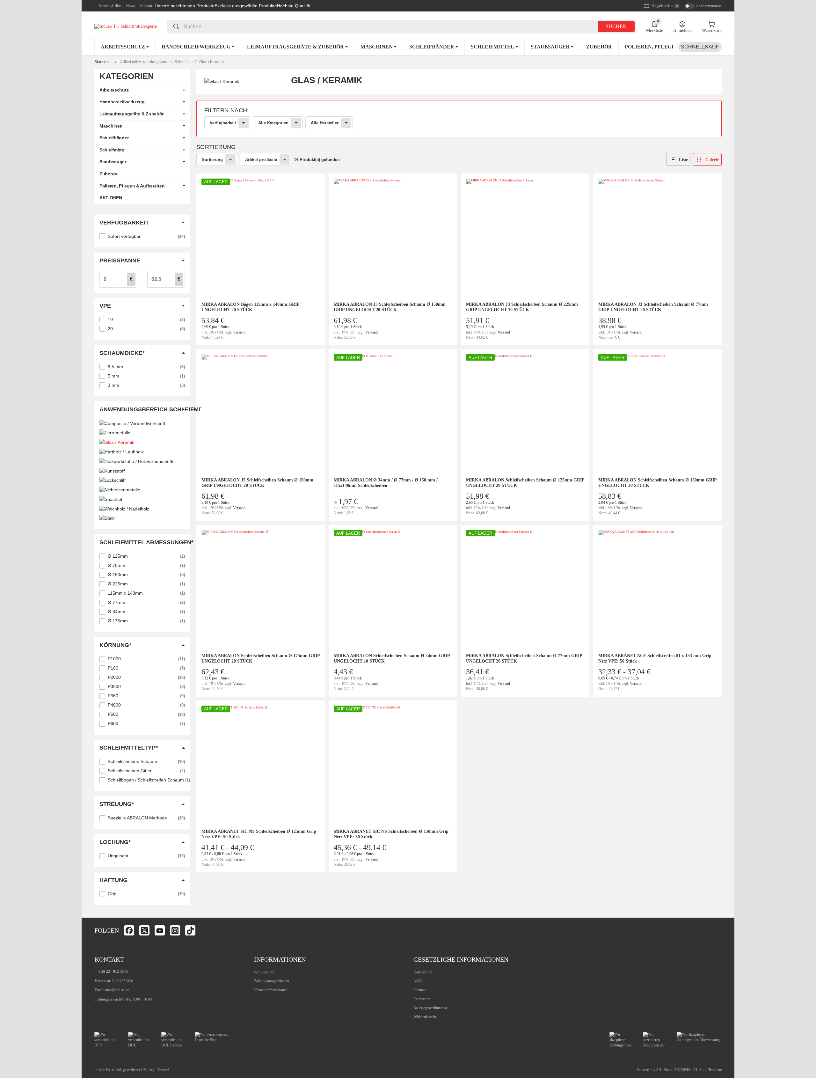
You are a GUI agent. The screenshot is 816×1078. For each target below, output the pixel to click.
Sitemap (419, 990)
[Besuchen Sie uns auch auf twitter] (144, 930)
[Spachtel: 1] (142, 499)
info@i (110, 990)
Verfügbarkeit (223, 123)
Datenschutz (422, 972)
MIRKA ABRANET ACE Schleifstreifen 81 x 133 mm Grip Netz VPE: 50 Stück (654, 658)
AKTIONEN (110, 197)
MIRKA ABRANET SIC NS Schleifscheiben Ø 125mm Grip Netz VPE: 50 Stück (258, 834)
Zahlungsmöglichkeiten (271, 981)
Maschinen (110, 125)
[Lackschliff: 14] (142, 480)
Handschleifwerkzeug (122, 101)
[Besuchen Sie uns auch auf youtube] (160, 930)
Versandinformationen (271, 990)
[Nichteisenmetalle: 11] (142, 489)
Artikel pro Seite (261, 159)
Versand (239, 332)
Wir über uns (264, 972)
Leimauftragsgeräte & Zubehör (131, 113)
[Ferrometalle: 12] (142, 432)
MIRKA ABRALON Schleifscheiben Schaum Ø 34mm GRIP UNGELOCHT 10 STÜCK (392, 658)
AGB (417, 981)
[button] (107, 6)
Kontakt (146, 6)
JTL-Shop (664, 1069)
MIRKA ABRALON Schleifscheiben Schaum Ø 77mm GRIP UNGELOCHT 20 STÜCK (524, 658)
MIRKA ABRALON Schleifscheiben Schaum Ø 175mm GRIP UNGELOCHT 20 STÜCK (260, 658)
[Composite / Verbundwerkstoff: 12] (142, 423)
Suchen (616, 26)
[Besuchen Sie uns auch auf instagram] (175, 930)
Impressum (421, 999)
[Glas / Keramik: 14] (142, 442)
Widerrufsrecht (424, 1017)
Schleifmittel (112, 149)
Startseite (102, 62)
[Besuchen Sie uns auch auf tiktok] (190, 930)
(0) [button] (665, 6)
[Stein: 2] (142, 518)
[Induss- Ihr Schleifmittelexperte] (125, 26)
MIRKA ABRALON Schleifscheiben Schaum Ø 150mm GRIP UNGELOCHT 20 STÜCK (657, 483)
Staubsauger (112, 161)
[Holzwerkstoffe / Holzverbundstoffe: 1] (142, 461)
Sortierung (212, 159)
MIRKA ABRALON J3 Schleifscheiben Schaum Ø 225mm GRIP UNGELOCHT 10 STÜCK (522, 307)
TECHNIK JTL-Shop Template (698, 1069)
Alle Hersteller (325, 123)
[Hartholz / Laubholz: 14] (142, 451)
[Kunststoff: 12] (142, 470)
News (130, 6)
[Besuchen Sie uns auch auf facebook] (129, 930)
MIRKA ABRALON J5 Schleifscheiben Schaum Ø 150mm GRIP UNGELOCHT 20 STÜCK (257, 483)
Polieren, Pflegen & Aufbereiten (131, 185)
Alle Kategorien (273, 123)
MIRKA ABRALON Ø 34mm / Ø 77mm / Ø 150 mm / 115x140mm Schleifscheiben (386, 483)
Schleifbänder (113, 137)
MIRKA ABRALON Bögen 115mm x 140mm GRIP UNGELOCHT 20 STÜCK (250, 307)
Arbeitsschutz (113, 89)
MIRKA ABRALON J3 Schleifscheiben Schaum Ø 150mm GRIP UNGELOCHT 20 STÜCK (390, 307)
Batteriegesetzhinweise (430, 1008)
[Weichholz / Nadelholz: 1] (142, 508)
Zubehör (108, 173)
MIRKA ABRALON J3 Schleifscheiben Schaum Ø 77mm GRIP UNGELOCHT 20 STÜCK (653, 307)
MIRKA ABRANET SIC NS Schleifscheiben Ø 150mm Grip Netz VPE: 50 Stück (391, 834)
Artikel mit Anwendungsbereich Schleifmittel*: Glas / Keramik (172, 62)
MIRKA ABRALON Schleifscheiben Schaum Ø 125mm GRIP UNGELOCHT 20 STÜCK (525, 483)
